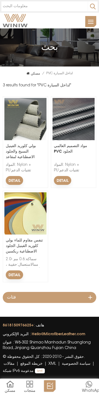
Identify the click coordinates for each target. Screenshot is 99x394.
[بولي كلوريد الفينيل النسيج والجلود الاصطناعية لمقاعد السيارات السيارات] (25, 139)
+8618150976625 (18, 325)
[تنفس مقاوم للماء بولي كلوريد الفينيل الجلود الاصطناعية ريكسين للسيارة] (25, 234)
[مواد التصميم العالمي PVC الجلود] (74, 139)
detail (14, 180)
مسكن (35, 73)
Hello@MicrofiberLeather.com (58, 333)
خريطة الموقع (31, 364)
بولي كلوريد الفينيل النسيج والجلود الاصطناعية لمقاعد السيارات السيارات (21, 151)
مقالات (9, 364)
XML (52, 364)
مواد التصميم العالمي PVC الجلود (70, 148)
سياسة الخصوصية (76, 364)
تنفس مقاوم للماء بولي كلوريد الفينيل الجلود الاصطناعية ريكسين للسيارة (24, 246)
